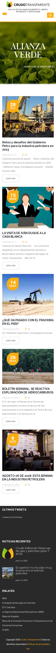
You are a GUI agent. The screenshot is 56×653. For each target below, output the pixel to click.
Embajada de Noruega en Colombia (18, 603)
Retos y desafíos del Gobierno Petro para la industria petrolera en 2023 (28, 145)
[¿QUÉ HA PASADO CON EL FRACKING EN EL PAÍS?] (28, 294)
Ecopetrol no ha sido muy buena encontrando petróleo (34, 570)
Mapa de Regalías (10, 616)
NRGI (4, 598)
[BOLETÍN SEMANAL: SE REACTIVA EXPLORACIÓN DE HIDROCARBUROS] (28, 366)
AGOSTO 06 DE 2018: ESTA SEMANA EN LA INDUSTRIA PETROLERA (27, 477)
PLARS (5, 630)
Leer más (11, 178)
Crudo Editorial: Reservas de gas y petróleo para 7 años (33, 551)
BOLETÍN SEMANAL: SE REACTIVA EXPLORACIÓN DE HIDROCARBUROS (27, 390)
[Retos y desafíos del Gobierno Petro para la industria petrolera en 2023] (28, 116)
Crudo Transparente (30, 639)
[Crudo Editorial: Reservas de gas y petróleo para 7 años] (7, 553)
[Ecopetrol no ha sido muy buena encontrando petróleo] (7, 572)
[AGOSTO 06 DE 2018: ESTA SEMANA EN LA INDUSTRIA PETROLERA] (28, 450)
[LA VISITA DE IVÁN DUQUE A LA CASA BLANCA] (28, 207)
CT (15, 155)
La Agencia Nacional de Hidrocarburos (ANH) (23, 612)
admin (17, 329)
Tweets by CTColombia (12, 517)
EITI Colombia (8, 607)
